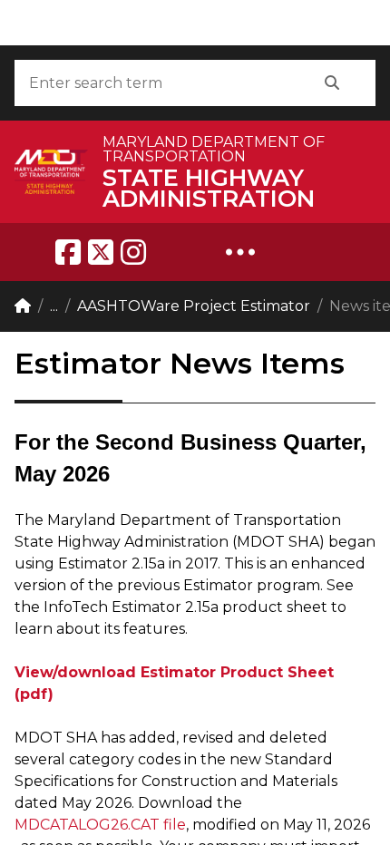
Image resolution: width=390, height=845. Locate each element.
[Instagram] (133, 252)
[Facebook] (68, 252)
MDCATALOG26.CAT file (100, 824)
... (54, 306)
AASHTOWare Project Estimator (193, 306)
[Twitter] (100, 252)
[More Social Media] (240, 252)
